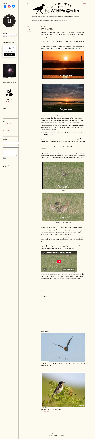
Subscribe (9, 54)
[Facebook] (5, 6)
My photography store (8, 130)
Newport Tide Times (59, 20)
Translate (13, 36)
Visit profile (9, 101)
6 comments (46, 411)
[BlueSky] (13, 6)
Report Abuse (6, 173)
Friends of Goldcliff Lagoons (9, 123)
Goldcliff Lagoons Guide (42, 20)
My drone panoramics (7, 128)
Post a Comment (47, 368)
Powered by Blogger (58, 432)
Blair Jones (9, 99)
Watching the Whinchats (51, 409)
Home (33, 20)
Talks (51, 20)
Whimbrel (29, 31)
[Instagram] (9, 6)
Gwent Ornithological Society (9, 125)
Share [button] (28, 26)
